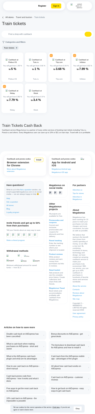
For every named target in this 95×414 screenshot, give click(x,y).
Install (38, 160)
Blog (8, 209)
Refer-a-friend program (16, 240)
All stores (10, 205)
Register (42, 6)
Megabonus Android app (61, 169)
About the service (79, 286)
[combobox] (47, 34)
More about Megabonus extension (16, 170)
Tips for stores (78, 193)
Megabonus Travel (57, 288)
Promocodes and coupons (56, 221)
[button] (88, 34)
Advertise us (77, 190)
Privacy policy (78, 317)
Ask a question (26, 190)
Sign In (56, 6)
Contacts (76, 289)
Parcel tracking (55, 241)
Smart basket (54, 270)
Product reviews (56, 254)
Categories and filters (15, 42)
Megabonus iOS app (60, 172)
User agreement (79, 313)
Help (8, 198)
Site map (76, 299)
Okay (78, 409)
